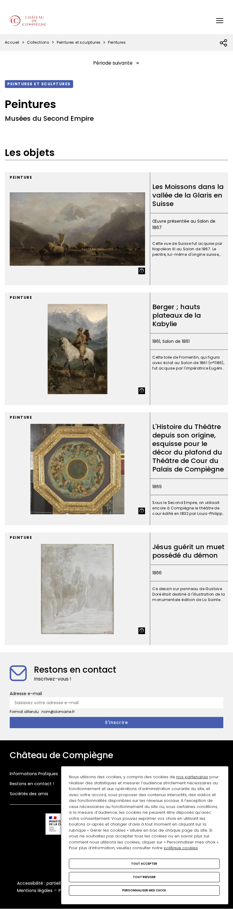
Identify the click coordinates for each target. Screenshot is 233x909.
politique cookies (181, 848)
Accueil (12, 42)
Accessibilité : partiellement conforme (57, 883)
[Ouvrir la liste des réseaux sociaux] (224, 43)
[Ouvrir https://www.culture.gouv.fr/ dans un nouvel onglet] (59, 825)
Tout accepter (144, 863)
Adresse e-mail (26, 694)
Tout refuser (144, 877)
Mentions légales (34, 890)
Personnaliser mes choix (144, 890)
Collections (38, 42)
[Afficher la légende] (141, 271)
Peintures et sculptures (78, 42)
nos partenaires (192, 777)
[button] (219, 20)
